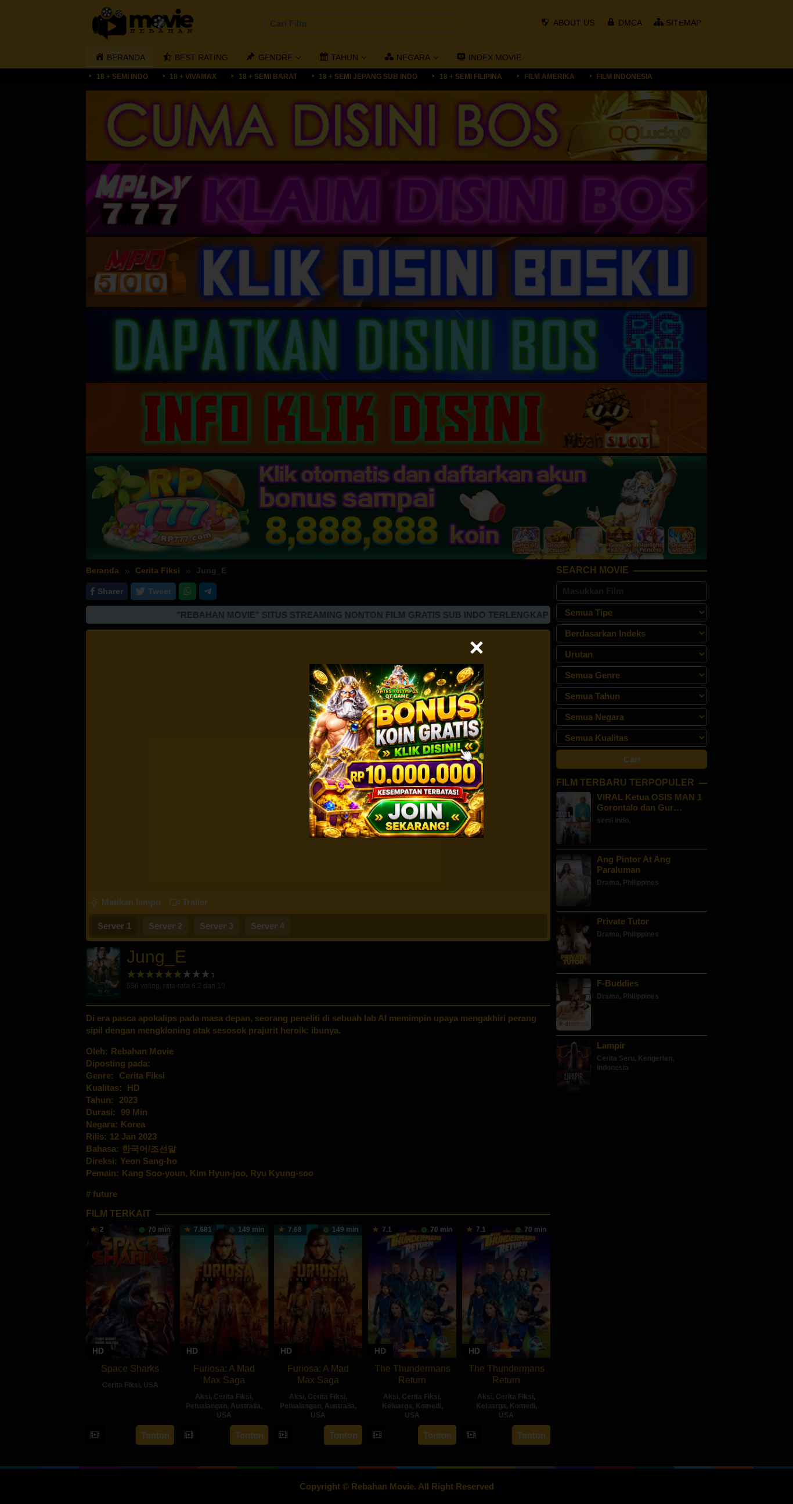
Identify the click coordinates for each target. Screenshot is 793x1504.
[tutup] (477, 648)
